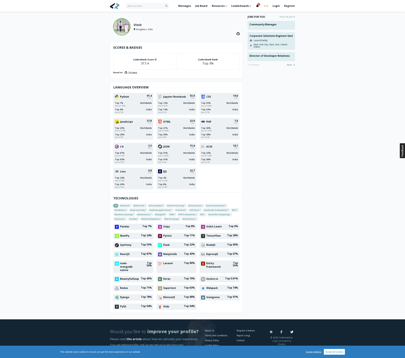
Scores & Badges (127, 47)
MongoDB (160, 214)
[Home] (118, 6)
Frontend (181, 209)
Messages (184, 6)
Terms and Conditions (216, 335)
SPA (202, 214)
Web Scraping (172, 218)
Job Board (201, 6)
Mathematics (144, 214)
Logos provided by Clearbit (281, 342)
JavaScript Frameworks (216, 209)
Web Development (151, 218)
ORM (172, 214)
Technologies (125, 198)
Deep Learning (138, 209)
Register (289, 6)
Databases (121, 209)
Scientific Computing (219, 214)
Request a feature (246, 330)
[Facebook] (281, 332)
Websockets (190, 218)
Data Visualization (216, 205)
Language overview (131, 87)
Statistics (120, 218)
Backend (125, 205)
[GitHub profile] (238, 33)
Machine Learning (124, 214)
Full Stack (195, 209)
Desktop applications (160, 209)
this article (134, 339)
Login (276, 6)
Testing (133, 218)
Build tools (140, 205)
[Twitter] (292, 332)
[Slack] (271, 332)
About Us (209, 330)
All (116, 205)
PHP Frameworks (187, 214)
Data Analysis (156, 205)
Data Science (195, 205)
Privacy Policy (212, 340)
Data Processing (176, 205)
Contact (241, 340)
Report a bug (243, 335)
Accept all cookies (334, 352)
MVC (235, 209)
